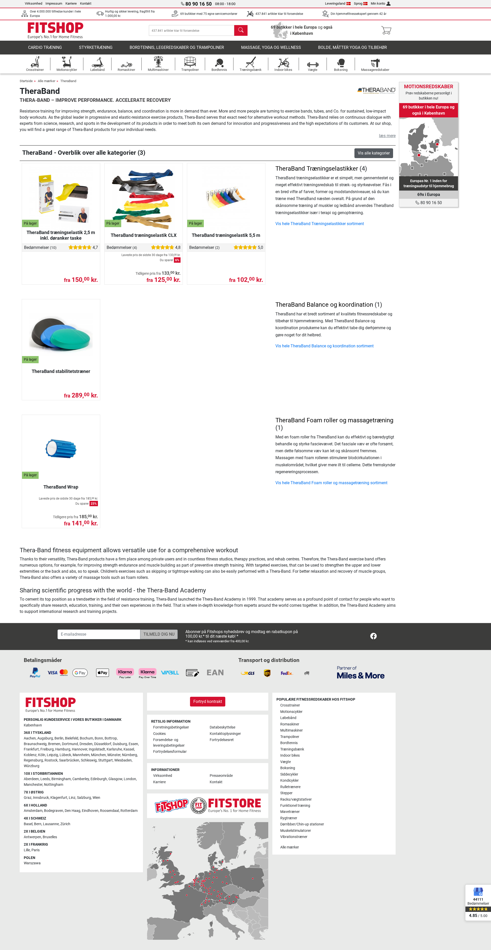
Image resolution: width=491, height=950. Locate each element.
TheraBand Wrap (60, 487)
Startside (26, 81)
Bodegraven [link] (53, 811)
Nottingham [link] (53, 784)
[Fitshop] (55, 30)
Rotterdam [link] (129, 811)
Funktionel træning (295, 805)
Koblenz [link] (30, 755)
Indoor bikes (290, 755)
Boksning (287, 768)
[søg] (241, 30)
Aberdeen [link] (31, 779)
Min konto (378, 3)
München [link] (98, 755)
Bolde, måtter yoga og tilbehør (352, 47)
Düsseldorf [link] (102, 744)
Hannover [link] (79, 749)
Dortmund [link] (70, 744)
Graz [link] (27, 798)
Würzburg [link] (31, 766)
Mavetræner (290, 812)
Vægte (285, 762)
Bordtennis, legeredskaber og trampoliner (177, 47)
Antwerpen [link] (32, 837)
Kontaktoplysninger (225, 734)
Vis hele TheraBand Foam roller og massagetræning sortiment (331, 482)
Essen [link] (133, 744)
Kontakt (85, 3)
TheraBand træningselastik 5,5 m (226, 235)
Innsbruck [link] (41, 798)
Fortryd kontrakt (207, 701)
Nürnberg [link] (129, 755)
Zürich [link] (65, 824)
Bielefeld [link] (71, 738)
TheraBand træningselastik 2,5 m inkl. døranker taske (61, 235)
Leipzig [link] (52, 755)
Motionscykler (291, 712)
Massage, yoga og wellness (271, 47)
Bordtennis (289, 743)
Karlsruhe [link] (114, 749)
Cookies (159, 734)
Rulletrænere (290, 787)
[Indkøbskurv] (388, 30)
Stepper (286, 793)
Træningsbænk (292, 749)
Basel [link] (28, 824)
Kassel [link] (129, 749)
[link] (428, 146)
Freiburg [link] (47, 749)
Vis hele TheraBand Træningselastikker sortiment (319, 223)
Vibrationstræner (293, 837)
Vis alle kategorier (374, 153)
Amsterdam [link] (33, 811)
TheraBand (68, 81)
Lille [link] (27, 850)
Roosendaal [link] (109, 811)
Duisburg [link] (120, 744)
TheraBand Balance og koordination (324, 304)
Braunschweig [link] (35, 744)
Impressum (54, 3)
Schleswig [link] (89, 760)
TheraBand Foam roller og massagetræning (334, 420)
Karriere (71, 3)
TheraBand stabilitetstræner (61, 371)
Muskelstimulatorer (295, 831)
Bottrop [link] (111, 738)
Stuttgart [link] (105, 760)
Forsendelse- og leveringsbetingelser (169, 743)
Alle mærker (46, 81)
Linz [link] (72, 798)
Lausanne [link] (51, 824)
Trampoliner (289, 737)
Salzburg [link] (84, 798)
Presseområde (221, 776)
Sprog (358, 3)
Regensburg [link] (33, 760)
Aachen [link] (30, 738)
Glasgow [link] (115, 779)
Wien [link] (96, 798)
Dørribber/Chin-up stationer (302, 824)
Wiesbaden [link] (123, 760)
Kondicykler (289, 780)
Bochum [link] (86, 738)
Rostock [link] (51, 760)
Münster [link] (113, 755)
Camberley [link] (80, 779)
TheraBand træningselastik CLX (143, 235)
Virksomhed (33, 3)
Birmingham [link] (61, 779)
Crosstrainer (290, 705)
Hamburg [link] (62, 749)
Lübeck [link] (65, 755)
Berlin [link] (58, 738)
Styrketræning (96, 47)
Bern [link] (37, 824)
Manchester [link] (33, 784)
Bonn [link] (99, 738)
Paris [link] (35, 850)
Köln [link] (41, 755)
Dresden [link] (86, 744)
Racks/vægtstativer (296, 799)
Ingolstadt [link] (97, 749)
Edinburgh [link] (99, 779)
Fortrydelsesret (222, 740)
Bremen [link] (54, 744)
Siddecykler (289, 774)
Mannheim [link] (81, 755)
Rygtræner (288, 818)
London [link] (130, 779)
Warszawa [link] (32, 863)
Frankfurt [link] (31, 749)
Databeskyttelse (222, 727)
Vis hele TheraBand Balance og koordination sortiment (324, 346)
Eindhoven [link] (90, 811)
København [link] (33, 725)
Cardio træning (45, 47)
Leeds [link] (45, 779)
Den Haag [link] (72, 811)
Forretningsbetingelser (171, 727)
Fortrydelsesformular (170, 751)
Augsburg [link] (45, 738)
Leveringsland (335, 3)
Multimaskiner (291, 730)
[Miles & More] (360, 672)
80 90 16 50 (430, 202)
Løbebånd (288, 718)
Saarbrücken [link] (69, 760)
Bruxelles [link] (50, 837)
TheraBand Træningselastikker (316, 168)
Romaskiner (289, 724)
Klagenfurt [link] (58, 798)
